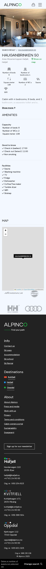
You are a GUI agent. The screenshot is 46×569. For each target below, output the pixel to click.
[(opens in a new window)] (13, 293)
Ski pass (8, 350)
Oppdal (10, 387)
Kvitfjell (11, 377)
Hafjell (10, 382)
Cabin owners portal (13, 423)
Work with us (10, 410)
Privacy (7, 415)
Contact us (9, 346)
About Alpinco (11, 402)
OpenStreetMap (29, 289)
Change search (32, 564)
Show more (8, 108)
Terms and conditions (14, 419)
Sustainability (10, 428)
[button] (3, 29)
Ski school (8, 359)
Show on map (37, 60)
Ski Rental (8, 363)
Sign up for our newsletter (19, 446)
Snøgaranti (9, 432)
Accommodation (12, 354)
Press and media (11, 406)
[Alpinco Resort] (12, 4)
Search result (8, 50)
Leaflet (18, 289)
